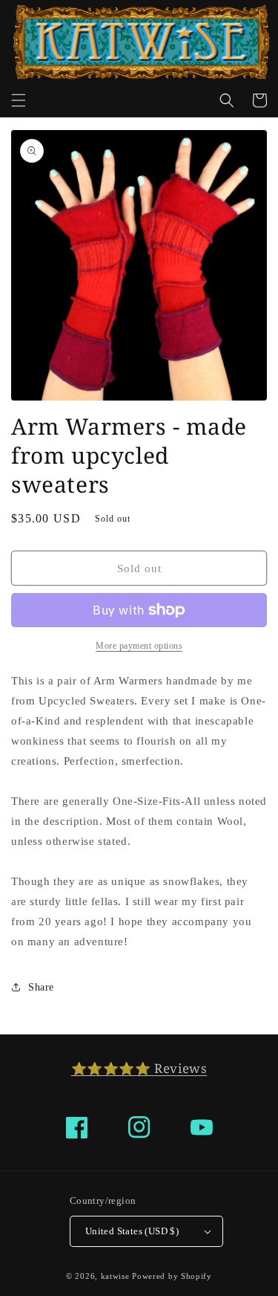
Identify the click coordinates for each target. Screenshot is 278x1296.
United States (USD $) (132, 1231)
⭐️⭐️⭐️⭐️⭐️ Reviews (139, 1068)
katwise (115, 1275)
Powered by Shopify (172, 1275)
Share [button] (41, 987)
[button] (18, 100)
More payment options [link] (139, 646)
